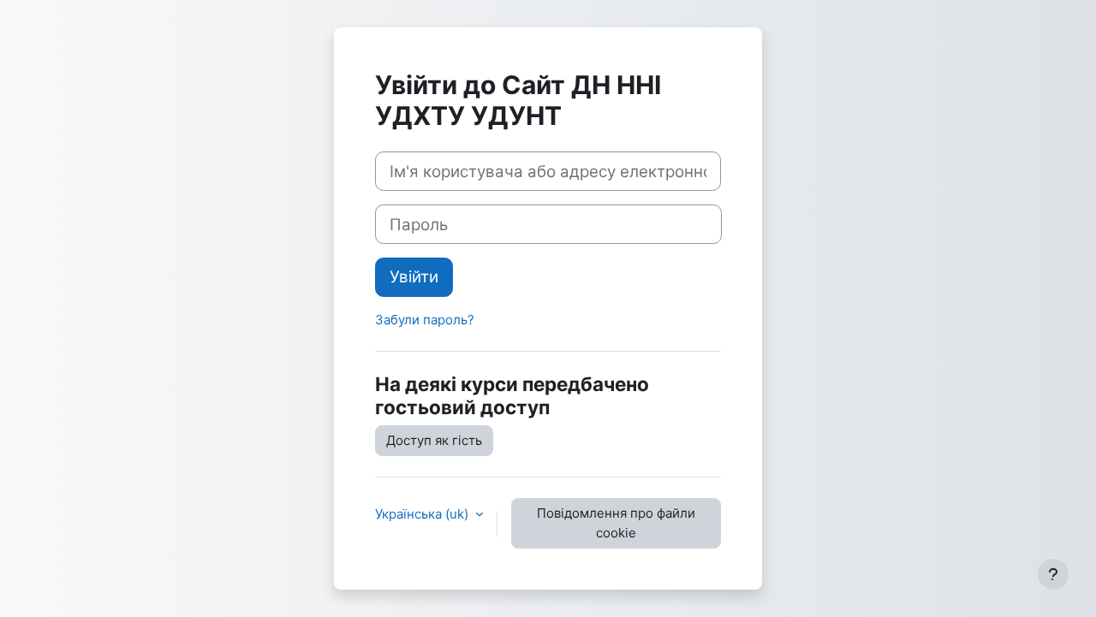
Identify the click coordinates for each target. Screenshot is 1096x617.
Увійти (414, 277)
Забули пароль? (424, 319)
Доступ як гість (434, 440)
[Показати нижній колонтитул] (1053, 574)
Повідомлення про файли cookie (616, 523)
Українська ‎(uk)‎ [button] (423, 514)
